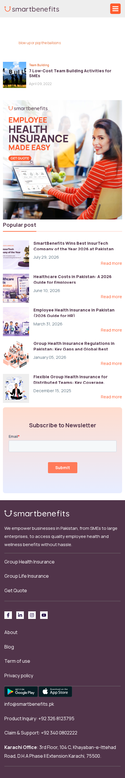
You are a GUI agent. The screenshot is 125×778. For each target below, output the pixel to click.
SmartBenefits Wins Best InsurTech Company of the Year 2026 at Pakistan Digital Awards (73, 248)
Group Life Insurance (26, 576)
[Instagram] (32, 615)
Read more (111, 263)
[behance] (44, 615)
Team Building (39, 65)
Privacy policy (18, 675)
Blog (9, 647)
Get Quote (15, 590)
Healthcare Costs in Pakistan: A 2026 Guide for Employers (72, 279)
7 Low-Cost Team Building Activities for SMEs (70, 73)
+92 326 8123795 (56, 718)
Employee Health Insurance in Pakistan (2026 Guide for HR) (74, 312)
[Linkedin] (20, 615)
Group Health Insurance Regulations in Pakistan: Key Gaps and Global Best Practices (74, 349)
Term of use (17, 661)
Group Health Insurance (29, 562)
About (10, 632)
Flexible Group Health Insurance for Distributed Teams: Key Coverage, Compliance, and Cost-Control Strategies (77, 382)
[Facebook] (8, 615)
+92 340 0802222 (59, 733)
